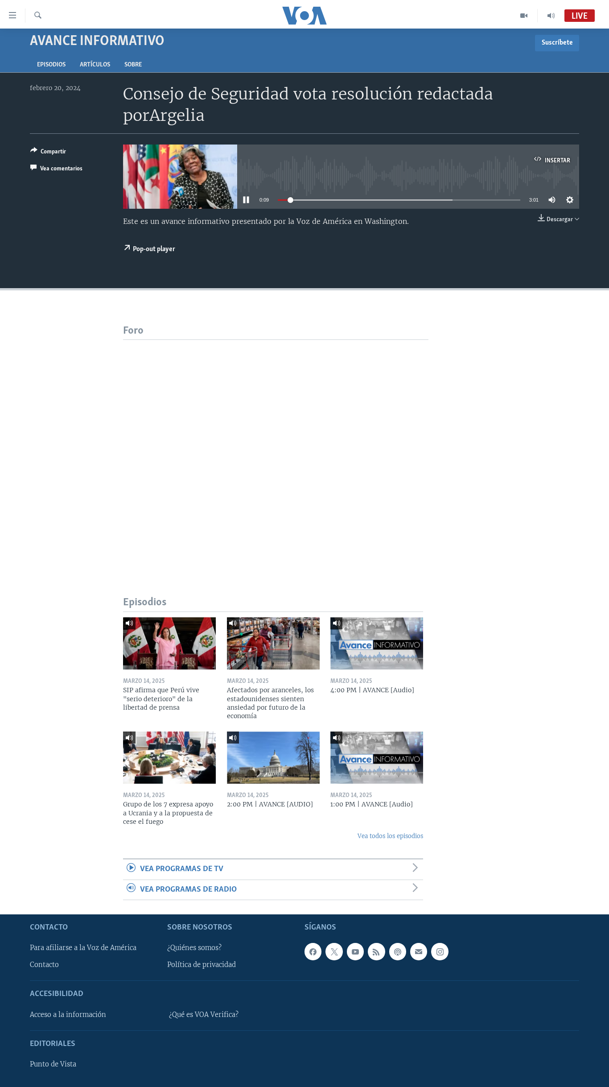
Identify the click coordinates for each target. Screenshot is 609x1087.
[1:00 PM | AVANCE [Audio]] (376, 758)
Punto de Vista (53, 1064)
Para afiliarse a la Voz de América (83, 948)
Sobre (133, 65)
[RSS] (376, 951)
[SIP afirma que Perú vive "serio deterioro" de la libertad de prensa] (169, 643)
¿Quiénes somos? (194, 948)
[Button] (48, 153)
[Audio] (551, 15)
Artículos (95, 65)
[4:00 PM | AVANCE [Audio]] (376, 643)
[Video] (524, 15)
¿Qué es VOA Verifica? (204, 1015)
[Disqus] (275, 451)
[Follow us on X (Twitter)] (333, 951)
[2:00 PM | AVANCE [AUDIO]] (273, 758)
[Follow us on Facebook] (312, 951)
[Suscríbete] (418, 951)
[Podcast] (397, 951)
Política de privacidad (201, 965)
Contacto (44, 965)
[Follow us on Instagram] (439, 951)
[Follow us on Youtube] (355, 951)
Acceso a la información (68, 1015)
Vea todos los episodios (390, 836)
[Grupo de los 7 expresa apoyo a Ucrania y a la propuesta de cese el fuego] (169, 758)
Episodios (51, 65)
